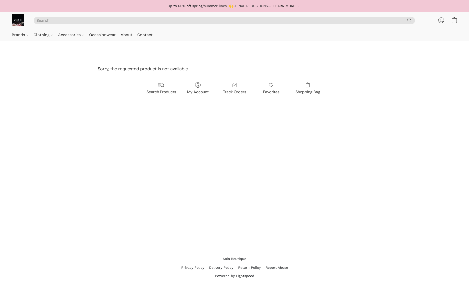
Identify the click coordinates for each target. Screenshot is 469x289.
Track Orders (234, 91)
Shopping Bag (308, 91)
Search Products (161, 91)
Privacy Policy (192, 267)
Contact (145, 34)
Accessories (70, 34)
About (126, 34)
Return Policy (249, 267)
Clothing (42, 34)
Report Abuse (277, 267)
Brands (19, 34)
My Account (198, 91)
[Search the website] (409, 20)
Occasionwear (102, 34)
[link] (287, 6)
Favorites (271, 91)
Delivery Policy (221, 267)
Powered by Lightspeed (234, 276)
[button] (18, 20)
